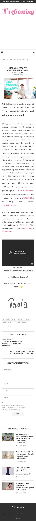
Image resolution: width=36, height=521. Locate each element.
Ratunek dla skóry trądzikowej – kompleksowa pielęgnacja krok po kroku (25, 487)
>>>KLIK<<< (9, 205)
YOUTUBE (27, 198)
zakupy (12, 326)
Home (3, 59)
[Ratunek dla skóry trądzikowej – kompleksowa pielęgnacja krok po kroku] (8, 486)
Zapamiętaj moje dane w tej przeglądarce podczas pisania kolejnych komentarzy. (14, 408)
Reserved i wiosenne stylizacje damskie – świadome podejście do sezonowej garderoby (24, 471)
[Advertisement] (18, 31)
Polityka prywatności (11, 2)
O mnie (23, 2)
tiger (4, 326)
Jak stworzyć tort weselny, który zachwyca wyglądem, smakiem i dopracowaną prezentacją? (24, 438)
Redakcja (21, 72)
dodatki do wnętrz (9, 319)
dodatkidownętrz (24, 319)
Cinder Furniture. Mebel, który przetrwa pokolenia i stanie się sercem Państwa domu (24, 455)
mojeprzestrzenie (21, 322)
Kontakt (30, 2)
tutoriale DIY (27, 190)
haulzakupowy (7, 322)
